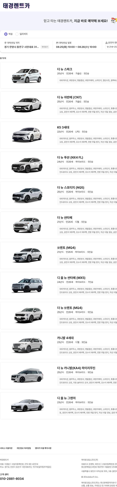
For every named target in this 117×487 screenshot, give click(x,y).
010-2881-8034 (12, 479)
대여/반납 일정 (65, 43)
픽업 (11, 34)
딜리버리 (24, 34)
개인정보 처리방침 (24, 448)
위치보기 (45, 47)
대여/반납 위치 (13, 43)
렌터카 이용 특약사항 (43, 448)
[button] (77, 45)
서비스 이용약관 (6, 448)
